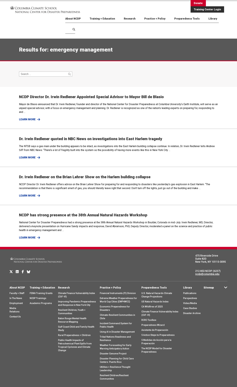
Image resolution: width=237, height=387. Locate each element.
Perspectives (190, 298)
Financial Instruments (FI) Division (118, 293)
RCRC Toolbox (148, 320)
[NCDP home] (36, 264)
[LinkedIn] (17, 271)
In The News (16, 298)
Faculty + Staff (17, 293)
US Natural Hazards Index (154, 301)
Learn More (27, 119)
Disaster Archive (192, 313)
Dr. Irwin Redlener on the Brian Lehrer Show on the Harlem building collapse (84, 177)
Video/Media (190, 303)
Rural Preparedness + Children (74, 335)
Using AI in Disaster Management (117, 331)
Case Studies (190, 308)
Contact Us (15, 316)
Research (129, 18)
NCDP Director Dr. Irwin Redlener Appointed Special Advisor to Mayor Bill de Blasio (91, 97)
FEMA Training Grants (41, 293)
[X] (11, 271)
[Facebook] (23, 271)
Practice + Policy (154, 18)
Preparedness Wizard (153, 325)
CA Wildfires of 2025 (152, 306)
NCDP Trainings (38, 298)
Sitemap (209, 287)
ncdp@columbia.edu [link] (207, 274)
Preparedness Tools (187, 18)
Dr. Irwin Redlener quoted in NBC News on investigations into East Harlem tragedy (90, 139)
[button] (70, 33)
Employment (16, 303)
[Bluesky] (28, 271)
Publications (189, 293)
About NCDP (73, 18)
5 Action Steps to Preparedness (158, 335)
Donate (198, 3)
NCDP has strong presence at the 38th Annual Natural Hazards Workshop (83, 215)
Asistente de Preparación (154, 330)
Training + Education (102, 18)
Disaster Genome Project (113, 353)
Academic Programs (41, 303)
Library (212, 18)
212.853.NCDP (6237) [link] (208, 271)
